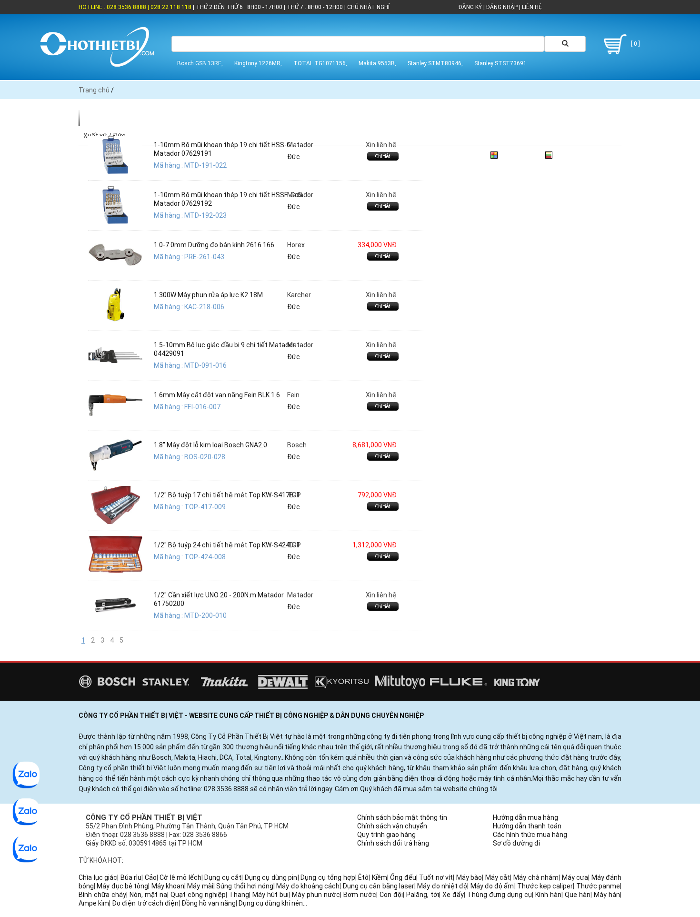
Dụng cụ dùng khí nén (271, 903)
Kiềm (379, 877)
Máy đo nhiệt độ (442, 886)
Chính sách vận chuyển (392, 826)
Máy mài (200, 886)
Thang (239, 894)
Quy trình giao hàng (386, 834)
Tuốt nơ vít (436, 877)
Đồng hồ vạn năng (208, 903)
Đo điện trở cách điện (145, 903)
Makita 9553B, (377, 63)
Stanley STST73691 (500, 63)
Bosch (297, 445)
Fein (293, 395)
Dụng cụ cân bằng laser (378, 886)
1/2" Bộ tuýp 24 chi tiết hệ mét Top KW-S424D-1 (227, 545)
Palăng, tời (422, 894)
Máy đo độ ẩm (492, 886)
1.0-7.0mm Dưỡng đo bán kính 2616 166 (214, 245)
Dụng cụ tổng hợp (327, 877)
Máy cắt (497, 877)
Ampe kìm (94, 903)
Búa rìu (131, 877)
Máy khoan (167, 886)
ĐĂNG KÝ (470, 7)
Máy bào (469, 877)
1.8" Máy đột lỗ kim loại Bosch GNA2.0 (210, 445)
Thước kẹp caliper (545, 886)
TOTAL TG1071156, (320, 63)
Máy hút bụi (270, 894)
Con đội (391, 894)
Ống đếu (403, 877)
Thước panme (598, 886)
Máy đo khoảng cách (308, 886)
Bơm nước (359, 894)
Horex (296, 245)
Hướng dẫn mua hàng (525, 817)
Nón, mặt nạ (148, 894)
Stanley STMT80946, (435, 63)
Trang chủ (94, 90)
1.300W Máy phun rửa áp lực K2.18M (208, 295)
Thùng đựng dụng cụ (499, 894)
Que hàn (577, 894)
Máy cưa (575, 877)
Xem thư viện (520, 153)
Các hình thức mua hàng (530, 834)
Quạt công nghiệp (198, 894)
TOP (294, 495)
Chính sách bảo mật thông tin (402, 817)
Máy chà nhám (536, 877)
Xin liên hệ (381, 145)
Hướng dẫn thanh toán (527, 826)
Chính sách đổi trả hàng (393, 843)
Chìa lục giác (98, 877)
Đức (293, 157)
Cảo (151, 877)
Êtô (363, 877)
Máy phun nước (316, 894)
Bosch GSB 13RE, (200, 63)
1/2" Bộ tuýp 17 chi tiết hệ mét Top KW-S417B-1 (227, 495)
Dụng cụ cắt (222, 877)
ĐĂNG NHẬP (502, 7)
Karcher (299, 295)
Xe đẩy (453, 894)
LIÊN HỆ (531, 7)
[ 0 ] (635, 43)
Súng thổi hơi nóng (244, 886)
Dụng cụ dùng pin (271, 877)
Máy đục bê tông (122, 886)
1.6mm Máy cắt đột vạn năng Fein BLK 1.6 (217, 395)
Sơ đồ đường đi (516, 843)
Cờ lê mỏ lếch (180, 877)
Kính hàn (548, 894)
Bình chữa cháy (102, 894)
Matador (300, 145)
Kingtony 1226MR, (258, 63)
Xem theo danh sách (586, 153)
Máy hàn (607, 894)
